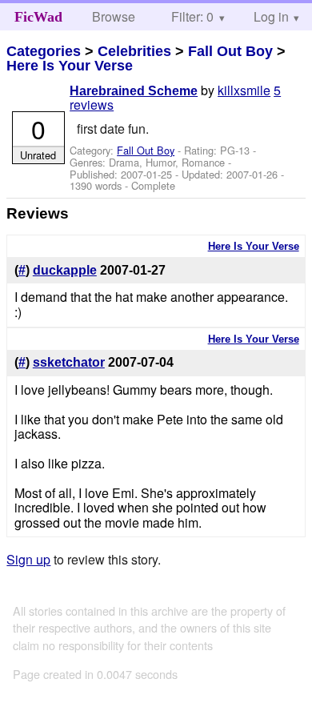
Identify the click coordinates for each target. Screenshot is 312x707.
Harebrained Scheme (134, 91)
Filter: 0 (192, 16)
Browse (113, 16)
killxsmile (244, 90)
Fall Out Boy (230, 51)
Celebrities (134, 51)
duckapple (65, 270)
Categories (43, 51)
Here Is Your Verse (69, 66)
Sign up (28, 559)
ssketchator (69, 362)
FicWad (38, 17)
